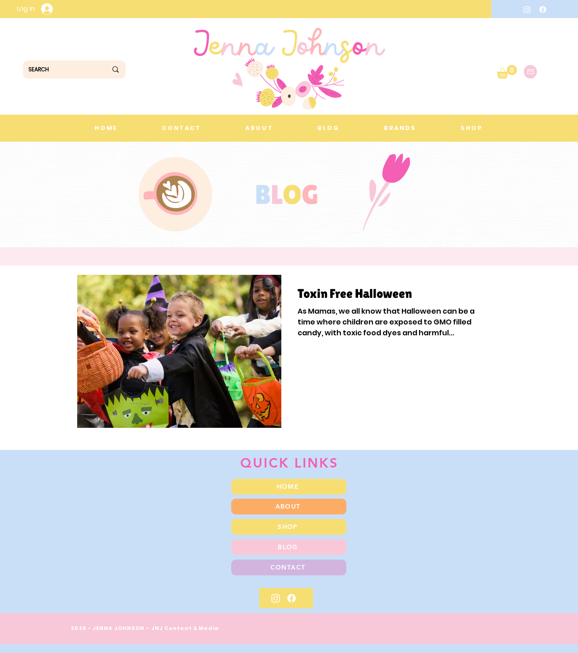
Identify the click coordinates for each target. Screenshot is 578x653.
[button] (507, 72)
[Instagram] (526, 9)
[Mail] (530, 72)
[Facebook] (542, 9)
